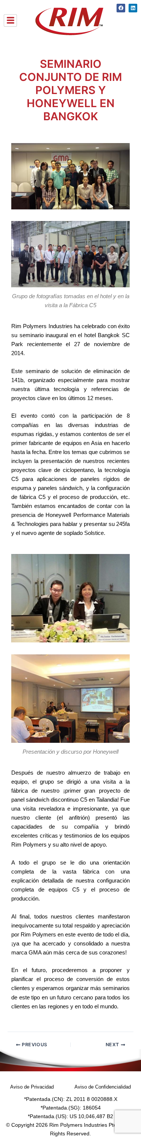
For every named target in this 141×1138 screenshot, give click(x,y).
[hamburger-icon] (10, 20)
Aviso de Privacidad (32, 1087)
